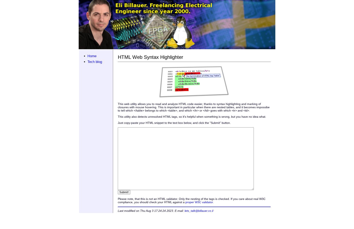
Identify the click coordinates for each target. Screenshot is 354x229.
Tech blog (94, 62)
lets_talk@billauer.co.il (199, 210)
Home (91, 56)
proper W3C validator (199, 202)
